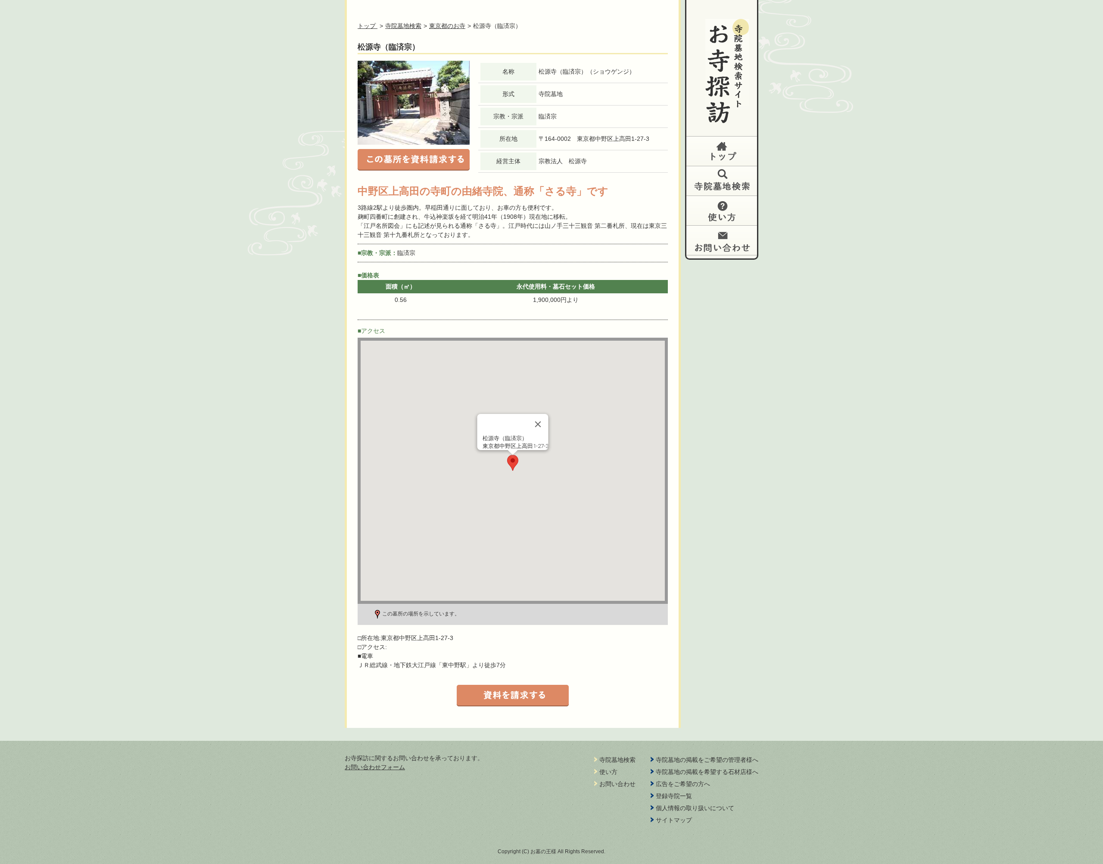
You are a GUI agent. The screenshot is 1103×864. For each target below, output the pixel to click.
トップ (721, 151)
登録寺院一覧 (674, 796)
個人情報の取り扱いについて (695, 808)
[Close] (538, 424)
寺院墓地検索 (403, 25)
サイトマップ (674, 820)
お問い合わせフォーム (375, 767)
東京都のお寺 (447, 25)
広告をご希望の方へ (683, 783)
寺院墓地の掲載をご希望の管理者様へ (707, 759)
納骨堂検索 (721, 181)
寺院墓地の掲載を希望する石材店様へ (707, 771)
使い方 (721, 210)
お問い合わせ (721, 240)
